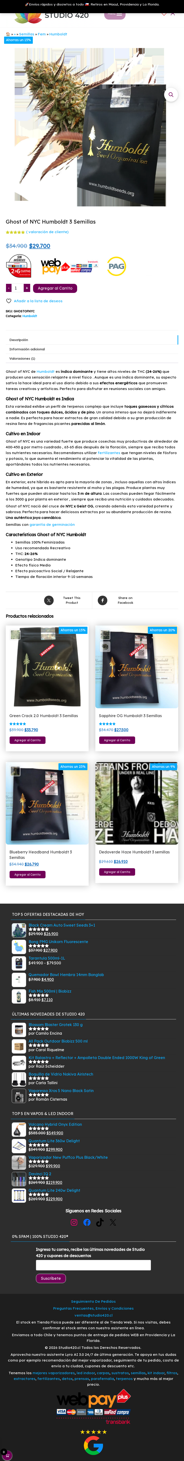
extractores (24, 1378)
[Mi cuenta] (173, 13)
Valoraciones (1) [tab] (22, 358)
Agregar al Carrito (55, 288)
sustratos (120, 1373)
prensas (82, 1378)
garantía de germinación (52, 524)
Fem (42, 34)
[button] (171, 95)
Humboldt (58, 34)
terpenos (124, 1378)
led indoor (86, 1373)
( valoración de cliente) (47, 232)
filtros (172, 1373)
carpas (103, 1373)
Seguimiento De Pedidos (93, 1301)
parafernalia (102, 1378)
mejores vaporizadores (54, 1373)
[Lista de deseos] (164, 13)
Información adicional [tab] (27, 349)
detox (67, 1378)
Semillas (26, 34)
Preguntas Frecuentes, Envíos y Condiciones (93, 1308)
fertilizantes (109, 452)
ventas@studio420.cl (94, 1315)
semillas (138, 1373)
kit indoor (156, 1373)
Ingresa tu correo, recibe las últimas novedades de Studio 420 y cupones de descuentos (90, 1252)
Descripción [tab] (18, 340)
